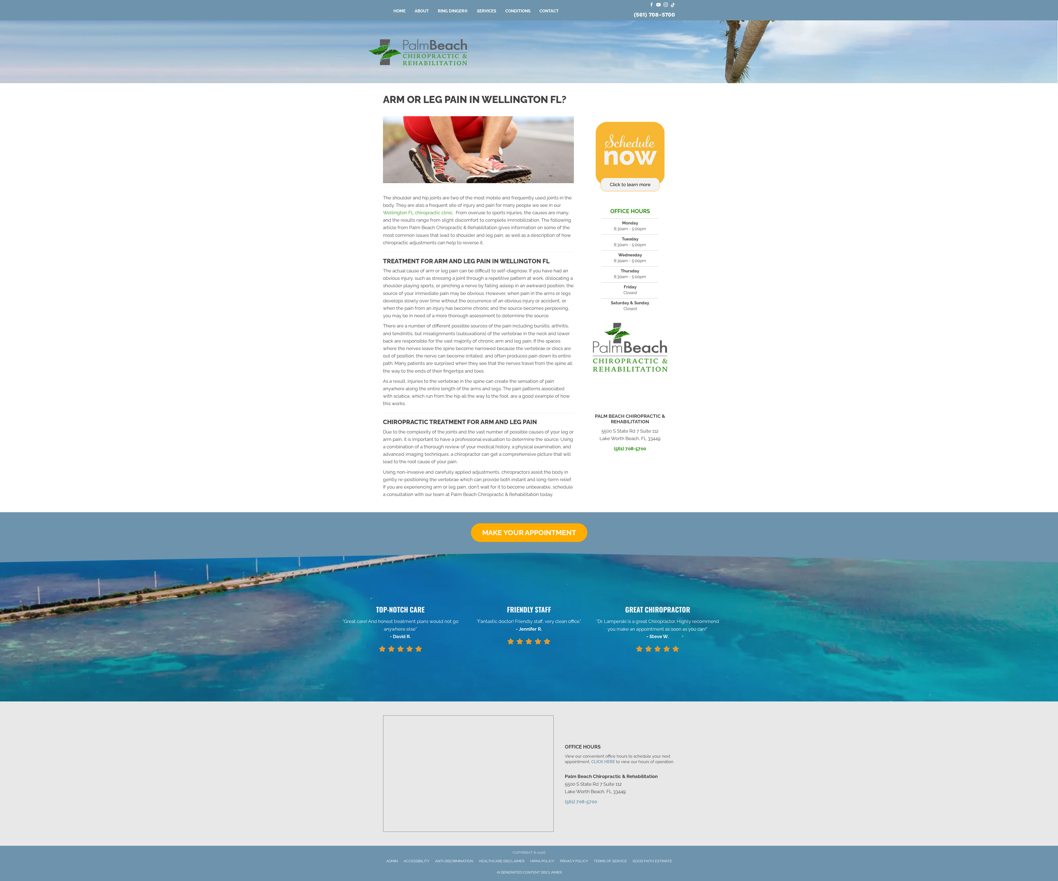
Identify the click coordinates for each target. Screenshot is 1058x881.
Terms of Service (610, 861)
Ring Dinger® (453, 11)
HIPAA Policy (542, 861)
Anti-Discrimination (454, 861)
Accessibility (416, 861)
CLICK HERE (603, 761)
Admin (392, 861)
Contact (548, 11)
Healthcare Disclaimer (501, 861)
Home (399, 11)
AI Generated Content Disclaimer (529, 872)
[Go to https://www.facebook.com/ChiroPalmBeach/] (651, 5)
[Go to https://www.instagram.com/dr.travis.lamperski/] (665, 5)
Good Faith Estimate (652, 861)
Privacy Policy (574, 861)
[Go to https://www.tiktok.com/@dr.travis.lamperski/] (673, 5)
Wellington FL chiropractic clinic (418, 212)
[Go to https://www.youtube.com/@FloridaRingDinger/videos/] (658, 5)
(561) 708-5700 (654, 14)
